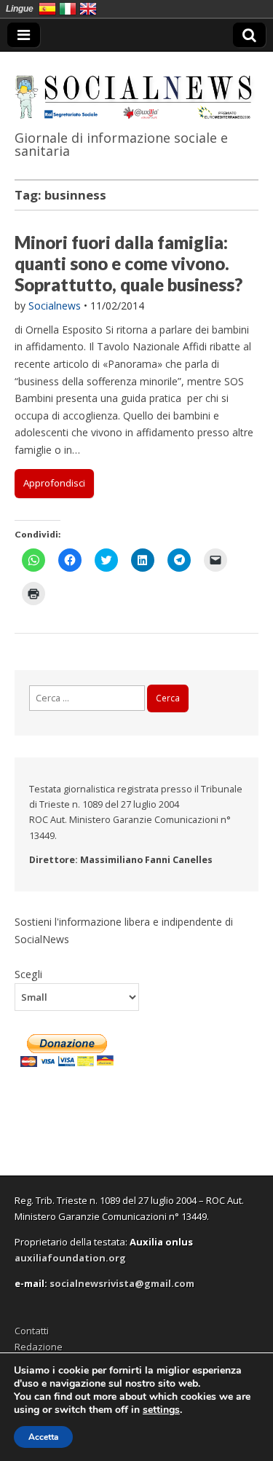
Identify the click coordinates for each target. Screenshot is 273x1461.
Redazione (39, 1346)
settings (161, 1410)
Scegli (28, 973)
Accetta (43, 1437)
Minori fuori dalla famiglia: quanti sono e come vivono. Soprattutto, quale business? (128, 263)
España (47, 8)
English (88, 8)
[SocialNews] (136, 88)
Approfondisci (54, 482)
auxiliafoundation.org (70, 1257)
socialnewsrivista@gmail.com (122, 1283)
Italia (67, 8)
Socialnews (54, 305)
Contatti (32, 1330)
